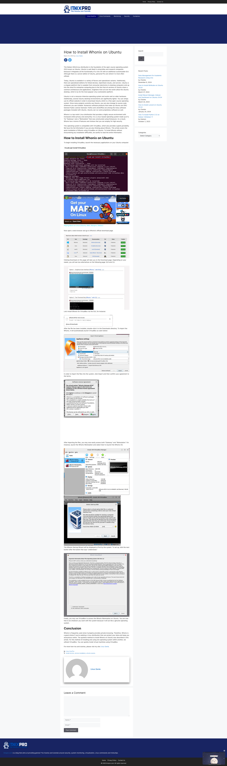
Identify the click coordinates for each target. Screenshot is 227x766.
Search (140, 51)
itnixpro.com (8, 753)
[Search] (141, 58)
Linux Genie (104, 646)
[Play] (123, 205)
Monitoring (117, 16)
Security (126, 16)
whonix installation (80, 653)
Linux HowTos (91, 16)
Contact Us (160, 1)
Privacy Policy (151, 1)
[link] (66, 197)
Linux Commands (104, 16)
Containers (136, 16)
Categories (142, 132)
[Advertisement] (113, 31)
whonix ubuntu (90, 653)
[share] (112, 196)
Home (144, 1)
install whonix (70, 653)
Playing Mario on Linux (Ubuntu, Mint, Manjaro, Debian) (89, 198)
